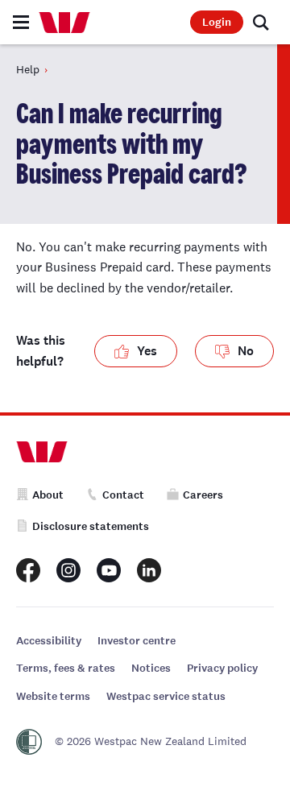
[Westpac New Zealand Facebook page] (28, 570)
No (246, 350)
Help (27, 69)
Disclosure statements (90, 526)
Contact (123, 495)
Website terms (53, 696)
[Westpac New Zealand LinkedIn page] (149, 570)
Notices (151, 668)
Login (216, 22)
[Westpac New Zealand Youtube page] (109, 570)
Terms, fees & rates (65, 668)
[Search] (261, 22)
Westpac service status (166, 696)
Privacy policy (222, 668)
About (48, 495)
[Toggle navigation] (21, 22)
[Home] (64, 22)
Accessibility (48, 640)
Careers (203, 495)
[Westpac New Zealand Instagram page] (68, 570)
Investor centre (136, 640)
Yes (147, 350)
